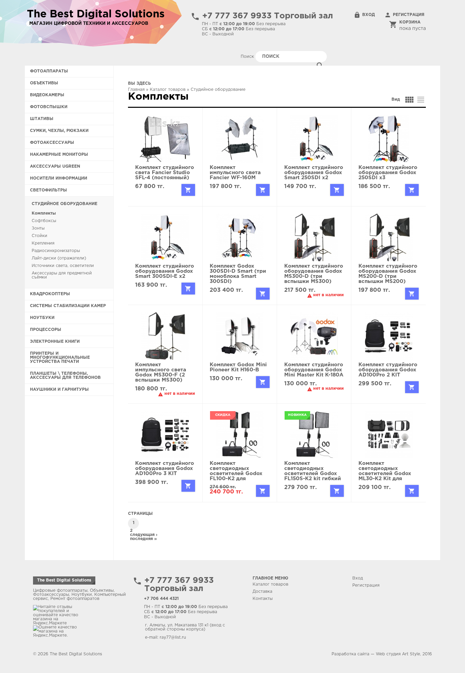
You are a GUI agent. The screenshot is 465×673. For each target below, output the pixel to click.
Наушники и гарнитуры (59, 389)
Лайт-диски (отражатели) (59, 258)
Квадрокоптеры (50, 294)
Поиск (248, 56)
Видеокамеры (47, 95)
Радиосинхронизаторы (56, 251)
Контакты (263, 599)
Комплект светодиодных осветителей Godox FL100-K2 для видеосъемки (236, 473)
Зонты (38, 228)
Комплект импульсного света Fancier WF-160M (235, 172)
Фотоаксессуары (52, 143)
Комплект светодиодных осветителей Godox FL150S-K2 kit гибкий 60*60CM (312, 473)
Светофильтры (48, 190)
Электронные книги (55, 341)
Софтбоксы (44, 221)
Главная (136, 89)
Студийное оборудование (64, 204)
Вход (368, 15)
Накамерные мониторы (59, 154)
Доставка (262, 591)
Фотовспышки (48, 107)
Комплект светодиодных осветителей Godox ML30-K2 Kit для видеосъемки (384, 473)
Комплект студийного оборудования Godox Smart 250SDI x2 (313, 172)
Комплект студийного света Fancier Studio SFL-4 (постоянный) (164, 172)
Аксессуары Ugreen (55, 166)
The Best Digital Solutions (64, 580)
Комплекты (44, 213)
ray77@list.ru (173, 637)
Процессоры (45, 330)
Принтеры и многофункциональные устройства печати (60, 358)
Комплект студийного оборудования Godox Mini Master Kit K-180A (313, 370)
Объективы (44, 83)
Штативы (41, 119)
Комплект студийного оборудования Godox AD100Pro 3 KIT (164, 468)
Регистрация (408, 15)
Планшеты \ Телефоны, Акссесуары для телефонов (65, 376)
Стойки (39, 236)
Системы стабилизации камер (68, 306)
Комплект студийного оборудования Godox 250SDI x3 (387, 172)
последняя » (143, 539)
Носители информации (58, 178)
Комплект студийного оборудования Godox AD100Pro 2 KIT (387, 370)
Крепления (43, 243)
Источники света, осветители (63, 266)
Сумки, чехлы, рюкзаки (59, 131)
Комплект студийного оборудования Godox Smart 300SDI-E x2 (164, 271)
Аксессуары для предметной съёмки (62, 275)
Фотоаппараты (49, 71)
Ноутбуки (42, 318)
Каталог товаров (168, 89)
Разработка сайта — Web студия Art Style (376, 654)
